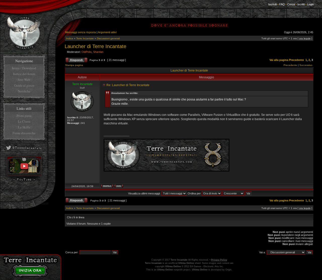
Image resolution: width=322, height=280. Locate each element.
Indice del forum (24, 74)
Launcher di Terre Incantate (95, 46)
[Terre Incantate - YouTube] (24, 180)
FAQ (282, 4)
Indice (69, 38)
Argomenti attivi (107, 32)
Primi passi (24, 115)
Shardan (98, 51)
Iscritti (301, 4)
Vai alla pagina (278, 59)
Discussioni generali (108, 38)
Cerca (291, 4)
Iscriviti (272, 4)
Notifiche (24, 91)
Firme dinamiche (24, 133)
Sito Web (24, 79)
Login (310, 4)
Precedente (296, 59)
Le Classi (24, 121)
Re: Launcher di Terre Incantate (127, 85)
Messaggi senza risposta (80, 32)
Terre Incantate (85, 38)
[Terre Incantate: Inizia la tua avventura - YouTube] (24, 174)
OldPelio (87, 51)
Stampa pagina (74, 65)
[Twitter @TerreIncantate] (24, 150)
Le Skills (24, 127)
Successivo (305, 65)
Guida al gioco (24, 85)
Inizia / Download (24, 68)
